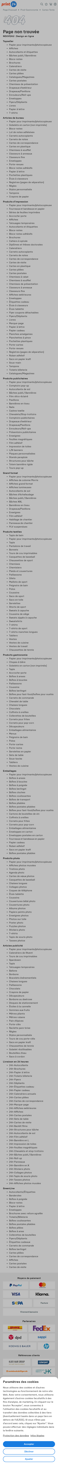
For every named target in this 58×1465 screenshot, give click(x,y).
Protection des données (16, 1435)
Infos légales (37, 1435)
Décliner (29, 1451)
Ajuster (29, 1459)
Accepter (29, 1444)
